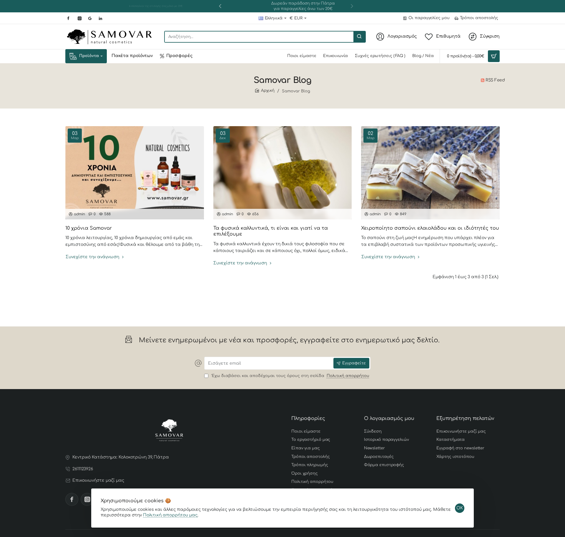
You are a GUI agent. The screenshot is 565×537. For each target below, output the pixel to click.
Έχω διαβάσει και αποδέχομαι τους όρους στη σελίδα (289, 376)
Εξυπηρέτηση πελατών (465, 418)
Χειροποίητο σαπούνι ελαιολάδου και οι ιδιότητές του (430, 228)
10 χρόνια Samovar (88, 228)
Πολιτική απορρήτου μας (170, 515)
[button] (220, 6)
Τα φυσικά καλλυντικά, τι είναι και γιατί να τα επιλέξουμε (270, 231)
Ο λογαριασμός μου (389, 418)
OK (459, 508)
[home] (265, 90)
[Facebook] (71, 499)
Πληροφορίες (308, 418)
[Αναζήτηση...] (359, 36)
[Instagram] (87, 499)
